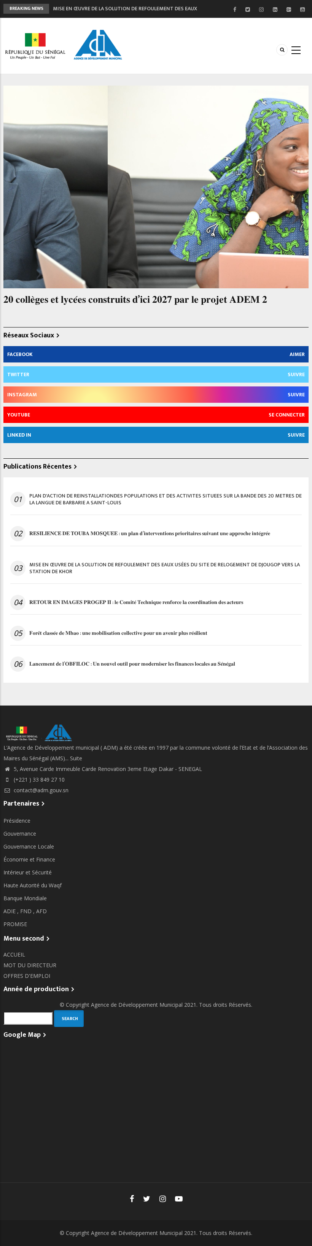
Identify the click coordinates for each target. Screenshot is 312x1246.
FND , (28, 911)
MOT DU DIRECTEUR (29, 965)
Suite (76, 758)
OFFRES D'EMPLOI (26, 975)
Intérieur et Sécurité (27, 872)
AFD (41, 911)
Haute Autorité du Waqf (32, 885)
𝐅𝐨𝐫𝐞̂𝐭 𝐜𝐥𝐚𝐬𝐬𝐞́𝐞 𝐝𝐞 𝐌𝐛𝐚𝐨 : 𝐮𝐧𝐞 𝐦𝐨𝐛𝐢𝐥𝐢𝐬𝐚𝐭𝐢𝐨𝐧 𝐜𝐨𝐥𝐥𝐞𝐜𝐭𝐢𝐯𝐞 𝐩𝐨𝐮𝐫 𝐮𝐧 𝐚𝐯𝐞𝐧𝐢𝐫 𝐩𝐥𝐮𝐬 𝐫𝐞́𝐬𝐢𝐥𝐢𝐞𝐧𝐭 (118, 633)
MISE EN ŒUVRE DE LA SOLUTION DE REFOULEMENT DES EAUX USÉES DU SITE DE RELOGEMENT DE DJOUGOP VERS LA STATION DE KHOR (164, 568)
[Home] (65, 45)
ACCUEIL (14, 954)
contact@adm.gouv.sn (40, 790)
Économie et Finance (29, 859)
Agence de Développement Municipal (137, 1004)
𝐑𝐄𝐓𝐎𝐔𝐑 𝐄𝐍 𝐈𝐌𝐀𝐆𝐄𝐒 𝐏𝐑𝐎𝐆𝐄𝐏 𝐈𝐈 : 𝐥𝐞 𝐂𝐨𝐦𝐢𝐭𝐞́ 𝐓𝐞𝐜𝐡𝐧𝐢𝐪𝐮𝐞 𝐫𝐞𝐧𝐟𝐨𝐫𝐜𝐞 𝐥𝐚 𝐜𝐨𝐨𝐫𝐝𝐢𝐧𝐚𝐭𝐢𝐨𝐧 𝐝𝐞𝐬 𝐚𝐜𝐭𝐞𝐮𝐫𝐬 (136, 602)
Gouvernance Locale (28, 846)
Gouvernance (19, 833)
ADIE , (11, 911)
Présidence (16, 820)
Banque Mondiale (25, 898)
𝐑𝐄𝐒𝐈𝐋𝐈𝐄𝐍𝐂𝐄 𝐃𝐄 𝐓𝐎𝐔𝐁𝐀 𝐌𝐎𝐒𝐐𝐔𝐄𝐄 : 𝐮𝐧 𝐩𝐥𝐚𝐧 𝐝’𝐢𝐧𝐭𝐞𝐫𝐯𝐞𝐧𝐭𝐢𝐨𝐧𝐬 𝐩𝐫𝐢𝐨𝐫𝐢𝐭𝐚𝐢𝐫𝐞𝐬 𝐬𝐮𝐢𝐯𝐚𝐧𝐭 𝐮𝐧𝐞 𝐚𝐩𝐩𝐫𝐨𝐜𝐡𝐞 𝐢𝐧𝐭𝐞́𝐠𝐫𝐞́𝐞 (149, 533)
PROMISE (15, 924)
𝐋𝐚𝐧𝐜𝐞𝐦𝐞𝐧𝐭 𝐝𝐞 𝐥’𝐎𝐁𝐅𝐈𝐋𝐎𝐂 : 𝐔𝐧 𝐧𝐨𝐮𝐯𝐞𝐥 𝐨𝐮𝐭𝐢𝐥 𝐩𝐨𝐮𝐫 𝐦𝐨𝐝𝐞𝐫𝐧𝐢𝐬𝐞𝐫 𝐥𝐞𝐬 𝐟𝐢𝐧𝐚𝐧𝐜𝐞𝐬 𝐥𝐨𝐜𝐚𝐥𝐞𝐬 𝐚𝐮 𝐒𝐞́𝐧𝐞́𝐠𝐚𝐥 (132, 664)
